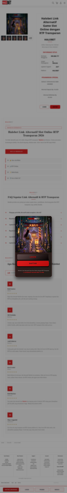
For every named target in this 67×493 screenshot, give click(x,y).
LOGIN (33, 257)
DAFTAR (33, 263)
